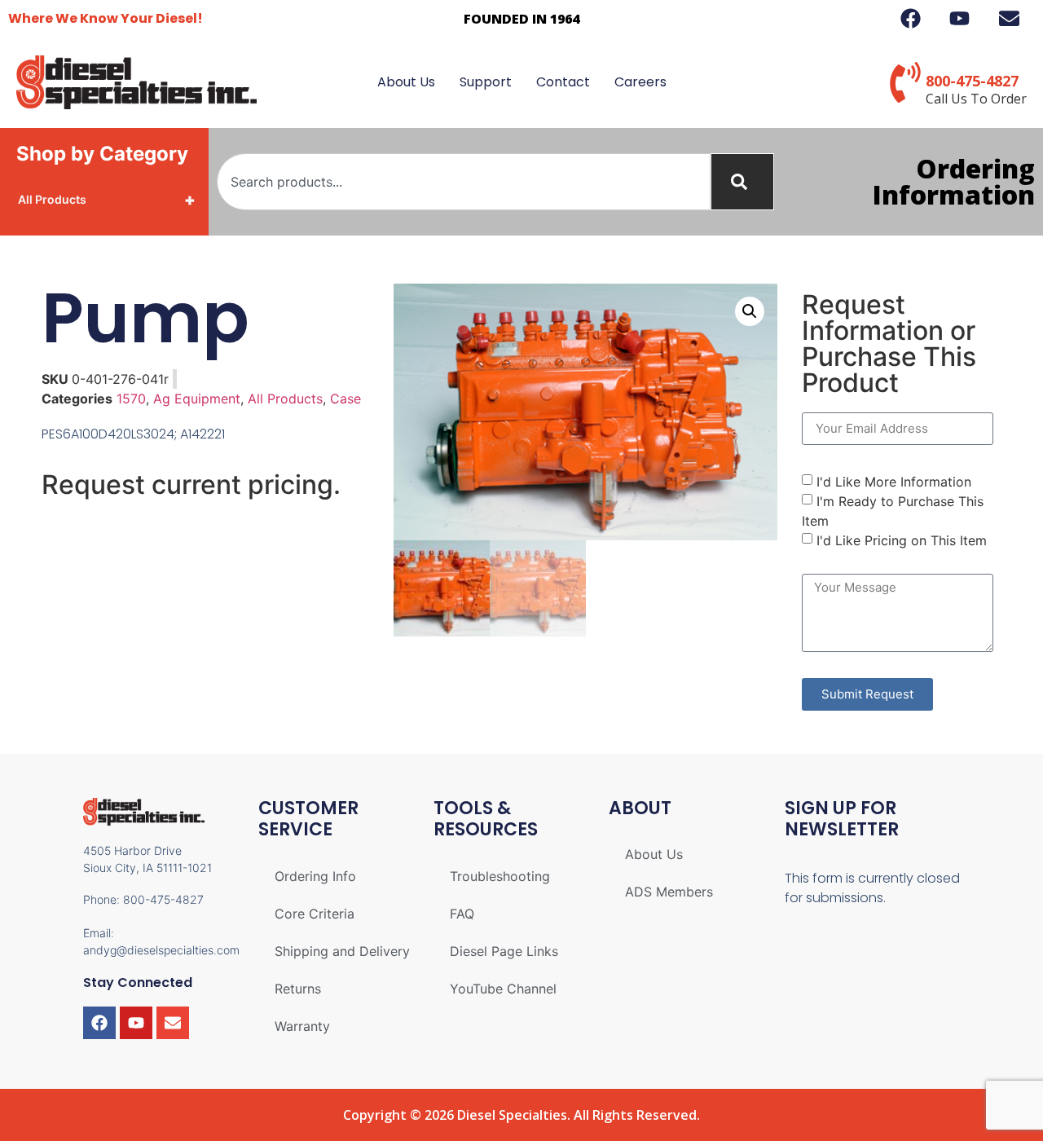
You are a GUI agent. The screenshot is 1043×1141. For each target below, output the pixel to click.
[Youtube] (136, 1023)
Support (486, 82)
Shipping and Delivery (342, 951)
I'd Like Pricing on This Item (901, 540)
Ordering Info (315, 876)
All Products (107, 199)
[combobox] (464, 181)
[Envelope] (172, 1023)
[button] (749, 311)
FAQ (462, 913)
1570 (131, 398)
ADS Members (669, 891)
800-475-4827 (972, 80)
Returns (298, 988)
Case (345, 398)
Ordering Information (954, 181)
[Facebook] (99, 1023)
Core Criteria (314, 913)
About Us (406, 82)
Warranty (302, 1026)
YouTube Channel (503, 988)
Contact (563, 82)
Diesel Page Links (504, 951)
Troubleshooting (500, 876)
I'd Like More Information (893, 482)
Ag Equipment (196, 398)
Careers (640, 82)
